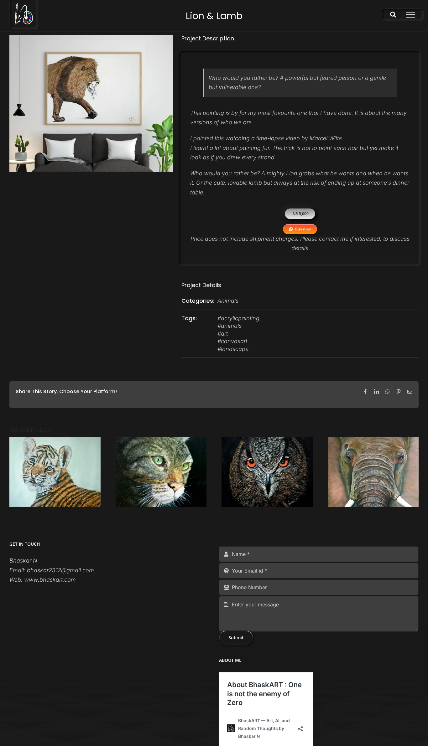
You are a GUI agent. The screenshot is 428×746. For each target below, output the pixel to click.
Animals (227, 300)
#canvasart (232, 341)
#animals (229, 325)
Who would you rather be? (225, 173)
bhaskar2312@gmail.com (60, 570)
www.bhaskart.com (50, 579)
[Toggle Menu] (410, 15)
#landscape (232, 349)
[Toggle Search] (393, 14)
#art (222, 333)
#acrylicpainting (238, 318)
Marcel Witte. (326, 138)
